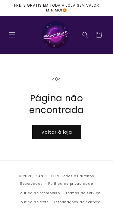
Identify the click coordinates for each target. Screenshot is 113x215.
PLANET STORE (48, 176)
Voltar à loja (56, 132)
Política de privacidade (70, 183)
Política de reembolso (39, 193)
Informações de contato (77, 202)
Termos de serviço (82, 193)
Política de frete (33, 202)
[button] (12, 34)
